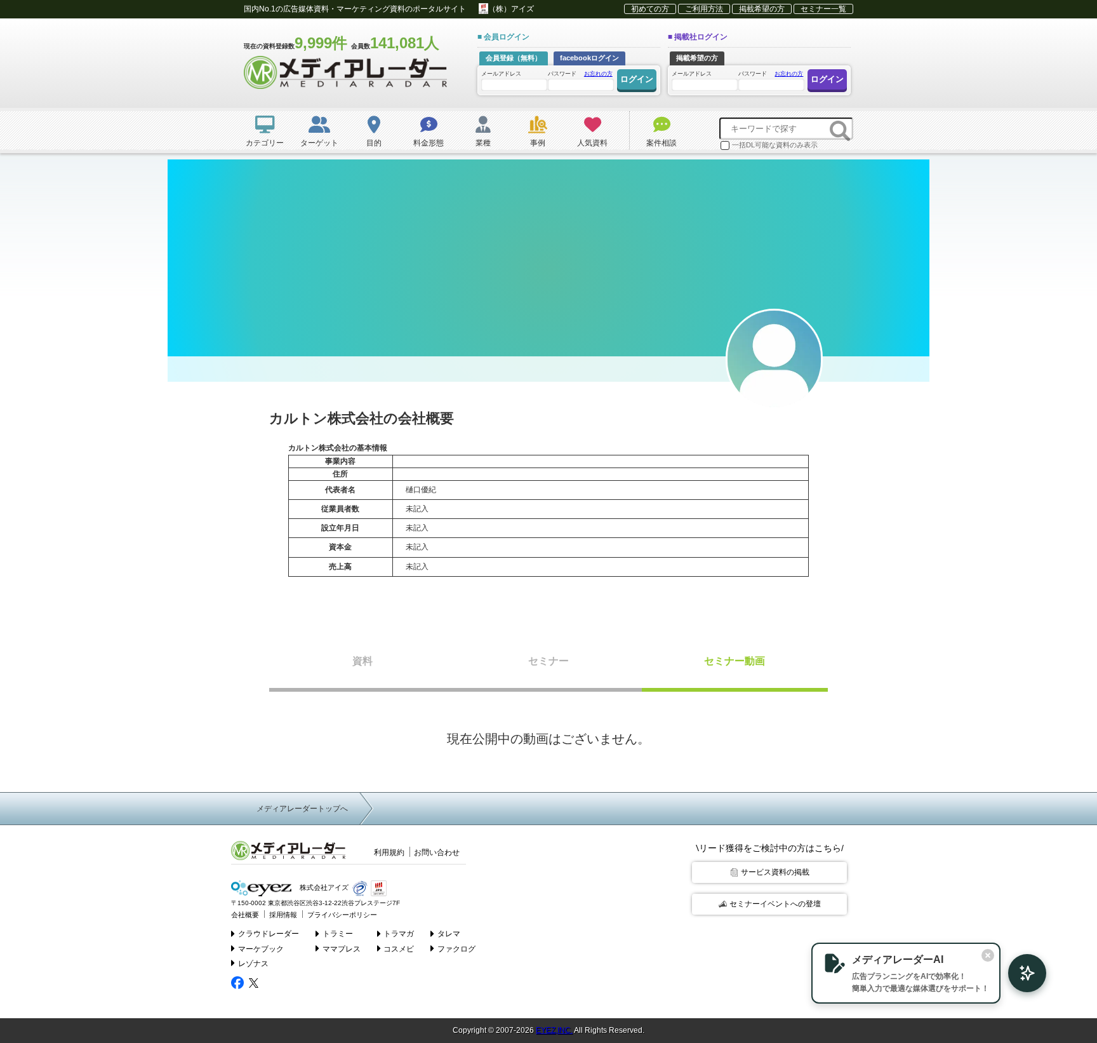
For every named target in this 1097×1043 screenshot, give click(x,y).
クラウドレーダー (268, 933)
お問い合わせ (437, 852)
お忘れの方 (598, 74)
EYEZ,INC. (554, 1030)
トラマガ (398, 933)
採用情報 (283, 915)
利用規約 (389, 852)
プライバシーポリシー (342, 915)
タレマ (448, 933)
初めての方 (650, 8)
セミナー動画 (734, 661)
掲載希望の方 (762, 8)
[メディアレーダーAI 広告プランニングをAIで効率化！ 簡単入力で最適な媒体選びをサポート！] (1020, 973)
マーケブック (261, 949)
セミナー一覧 (823, 8)
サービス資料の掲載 (775, 872)
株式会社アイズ (323, 887)
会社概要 (245, 915)
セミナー (548, 661)
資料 (362, 661)
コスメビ (398, 949)
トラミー (337, 933)
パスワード (580, 74)
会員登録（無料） (514, 58)
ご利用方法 (704, 8)
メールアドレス (501, 74)
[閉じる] (987, 955)
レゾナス (253, 963)
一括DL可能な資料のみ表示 (775, 145)
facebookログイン (589, 58)
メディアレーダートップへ (302, 808)
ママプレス (341, 949)
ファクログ (456, 949)
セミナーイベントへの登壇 (775, 903)
